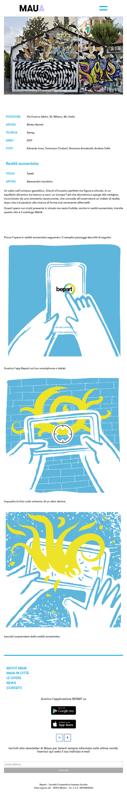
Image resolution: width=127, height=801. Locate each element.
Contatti (14, 687)
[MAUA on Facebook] (67, 737)
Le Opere (13, 677)
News (11, 682)
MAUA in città (17, 673)
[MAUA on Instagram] (59, 737)
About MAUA (16, 668)
